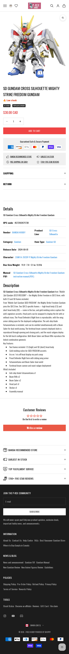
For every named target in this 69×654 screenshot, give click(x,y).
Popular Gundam (19, 105)
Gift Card (44, 606)
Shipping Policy (9, 584)
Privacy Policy (50, 584)
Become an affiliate (23, 606)
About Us (7, 540)
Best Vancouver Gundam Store (52, 540)
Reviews (36, 606)
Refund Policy (38, 584)
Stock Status (8, 606)
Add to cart (34, 130)
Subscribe (35, 511)
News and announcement (13, 562)
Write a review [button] (34, 428)
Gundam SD (51, 241)
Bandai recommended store (21, 156)
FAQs (36, 540)
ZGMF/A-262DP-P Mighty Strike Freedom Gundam (36, 257)
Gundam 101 (30, 562)
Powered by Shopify (43, 632)
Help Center (28, 540)
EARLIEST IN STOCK (47, 156)
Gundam (17, 241)
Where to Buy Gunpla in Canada (16, 545)
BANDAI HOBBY (18, 232)
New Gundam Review (11, 567)
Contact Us (17, 540)
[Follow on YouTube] (13, 615)
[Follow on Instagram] (4, 615)
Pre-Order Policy (24, 584)
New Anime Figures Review (32, 567)
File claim (54, 606)
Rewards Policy (25, 589)
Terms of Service (10, 589)
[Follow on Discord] (21, 615)
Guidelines (48, 567)
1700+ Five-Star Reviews (50, 162)
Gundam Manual (42, 562)
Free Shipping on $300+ (19, 162)
